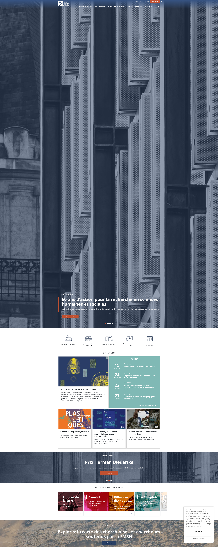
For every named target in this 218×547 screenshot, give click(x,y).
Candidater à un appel (68, 340)
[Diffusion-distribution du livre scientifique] (122, 503)
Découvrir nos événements (150, 340)
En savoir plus (70, 316)
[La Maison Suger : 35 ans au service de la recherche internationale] (109, 428)
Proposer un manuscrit (109, 340)
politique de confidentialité (195, 526)
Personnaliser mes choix (198, 538)
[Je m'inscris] (83, 382)
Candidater (109, 473)
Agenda (137, 1)
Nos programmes (100, 6)
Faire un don (155, 1)
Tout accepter (198, 531)
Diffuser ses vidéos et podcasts (129, 340)
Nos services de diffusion (135, 6)
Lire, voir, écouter (144, 1)
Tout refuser (198, 535)
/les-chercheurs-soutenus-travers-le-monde (109, 543)
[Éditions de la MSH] (70, 503)
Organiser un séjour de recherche (88, 340)
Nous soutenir (149, 6)
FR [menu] (161, 1)
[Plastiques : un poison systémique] (74, 428)
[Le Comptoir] (147, 503)
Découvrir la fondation (85, 6)
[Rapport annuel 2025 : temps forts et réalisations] (143, 428)
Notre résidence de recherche (116, 6)
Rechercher (158, 7)
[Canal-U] (96, 503)
